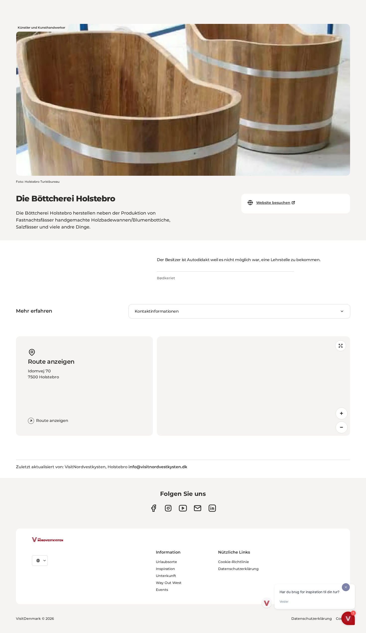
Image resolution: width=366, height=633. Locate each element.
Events (162, 589)
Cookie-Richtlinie (233, 562)
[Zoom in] (342, 413)
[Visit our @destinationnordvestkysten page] (183, 508)
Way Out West (169, 582)
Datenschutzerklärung (238, 569)
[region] (253, 386)
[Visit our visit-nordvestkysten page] (212, 508)
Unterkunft (166, 576)
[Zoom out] (342, 427)
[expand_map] (340, 345)
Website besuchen (273, 202)
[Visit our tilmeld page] (197, 508)
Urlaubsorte (166, 562)
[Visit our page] (153, 508)
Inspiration (165, 569)
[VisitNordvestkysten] (47, 539)
